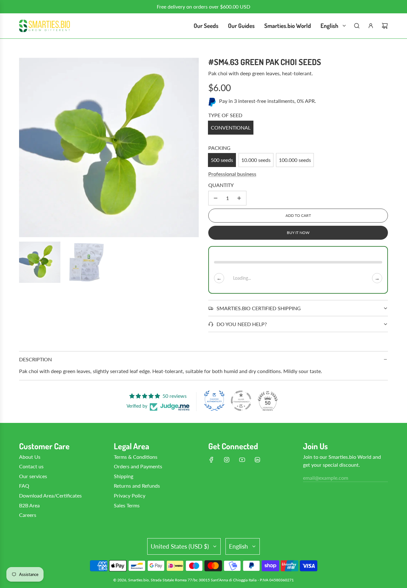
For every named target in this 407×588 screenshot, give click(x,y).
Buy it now (298, 232)
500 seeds (222, 160)
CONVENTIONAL (231, 127)
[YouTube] (242, 460)
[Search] (357, 26)
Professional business (232, 174)
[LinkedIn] (257, 460)
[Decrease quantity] (216, 198)
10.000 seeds (256, 160)
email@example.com (325, 478)
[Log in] (371, 26)
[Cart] (385, 26)
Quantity (221, 185)
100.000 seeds (295, 160)
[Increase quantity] (239, 198)
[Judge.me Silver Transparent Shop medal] (241, 401)
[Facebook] (211, 460)
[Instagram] (227, 460)
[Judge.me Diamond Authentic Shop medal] (214, 401)
